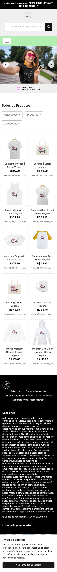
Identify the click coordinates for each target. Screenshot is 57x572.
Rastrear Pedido (13, 395)
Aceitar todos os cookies (28, 565)
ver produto (15, 147)
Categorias (11, 123)
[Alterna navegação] (7, 41)
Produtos (33, 114)
